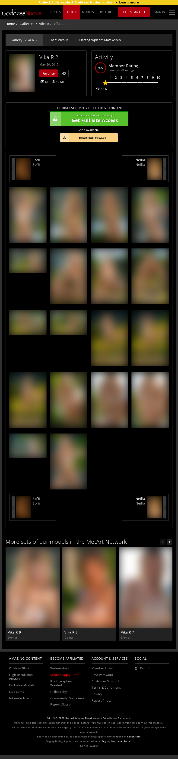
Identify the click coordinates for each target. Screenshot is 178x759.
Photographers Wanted (61, 683)
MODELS (88, 12)
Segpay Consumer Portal (116, 741)
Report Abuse (60, 704)
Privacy (97, 694)
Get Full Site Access (95, 118)
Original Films (19, 668)
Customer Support (105, 681)
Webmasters (59, 668)
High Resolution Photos (21, 677)
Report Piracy (102, 701)
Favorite (48, 73)
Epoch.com (133, 736)
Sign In (159, 12)
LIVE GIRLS (106, 12)
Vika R (44, 24)
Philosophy (58, 692)
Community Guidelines (67, 698)
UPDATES (54, 12)
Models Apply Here (64, 675)
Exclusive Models (21, 685)
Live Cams (16, 692)
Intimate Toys (19, 698)
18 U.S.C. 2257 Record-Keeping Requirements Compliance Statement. (89, 718)
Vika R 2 (49, 57)
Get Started (134, 12)
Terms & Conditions (106, 688)
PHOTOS (71, 12)
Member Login (102, 668)
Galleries (27, 24)
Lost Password (102, 675)
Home (10, 24)
